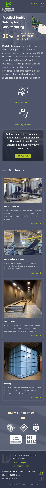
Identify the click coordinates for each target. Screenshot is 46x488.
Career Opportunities (21, 466)
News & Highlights (20, 463)
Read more (34, 223)
